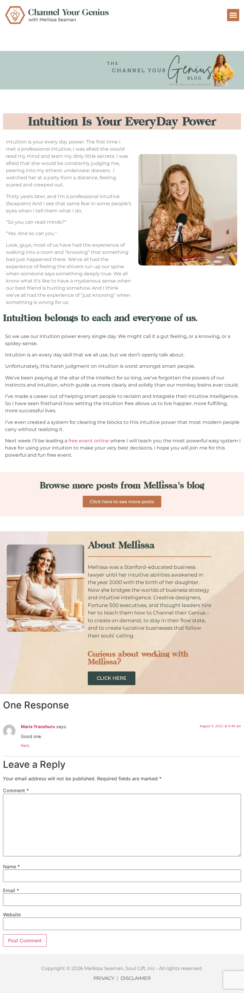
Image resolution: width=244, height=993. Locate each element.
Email (11, 890)
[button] (233, 15)
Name (11, 866)
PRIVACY (103, 978)
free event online (89, 441)
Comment (16, 790)
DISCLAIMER (136, 978)
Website (12, 914)
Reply (25, 745)
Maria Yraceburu (38, 726)
